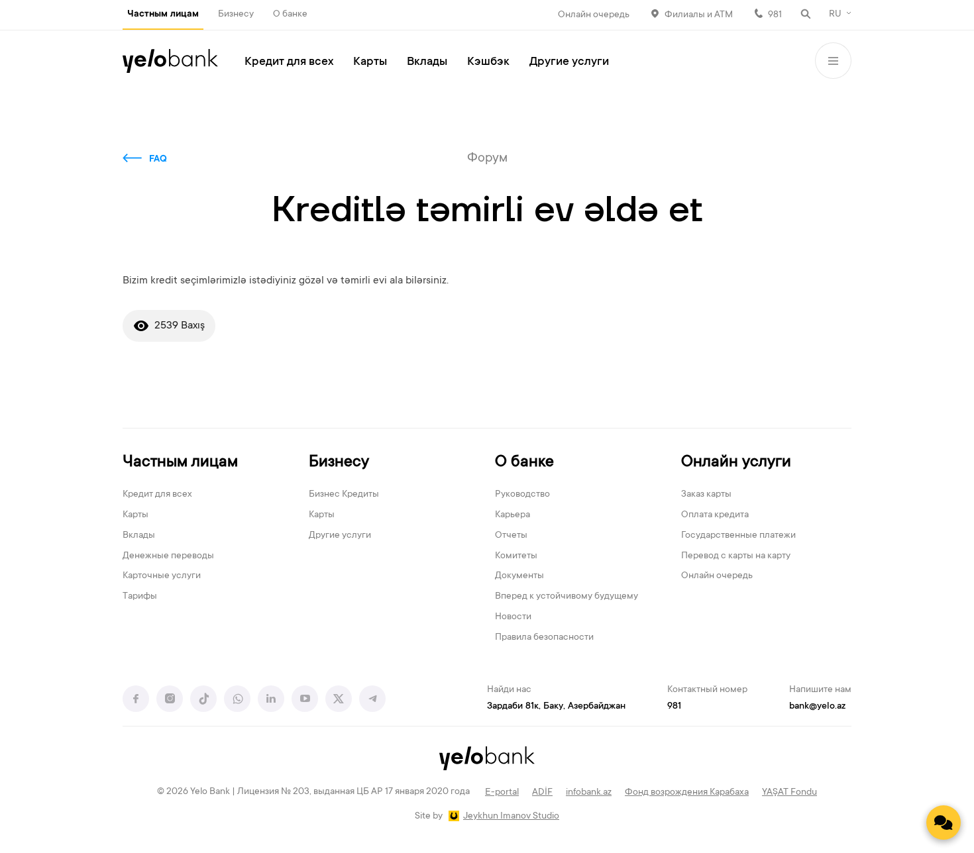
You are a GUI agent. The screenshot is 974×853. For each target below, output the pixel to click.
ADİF (542, 792)
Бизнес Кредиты (344, 494)
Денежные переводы (168, 556)
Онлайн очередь (593, 15)
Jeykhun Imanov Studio (511, 816)
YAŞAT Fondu (789, 792)
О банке (290, 14)
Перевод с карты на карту (735, 556)
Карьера (512, 515)
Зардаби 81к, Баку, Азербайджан (556, 706)
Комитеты (516, 556)
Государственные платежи (738, 535)
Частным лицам (163, 14)
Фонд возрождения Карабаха (687, 792)
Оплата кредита (715, 515)
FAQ (158, 159)
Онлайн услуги (736, 463)
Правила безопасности (544, 637)
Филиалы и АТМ (699, 15)
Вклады (427, 62)
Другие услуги (569, 62)
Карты (370, 62)
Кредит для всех (288, 62)
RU (835, 14)
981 (775, 15)
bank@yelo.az (817, 706)
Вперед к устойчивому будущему (566, 596)
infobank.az (589, 792)
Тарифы (140, 596)
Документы (519, 576)
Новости (513, 617)
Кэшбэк (488, 62)
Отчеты (511, 535)
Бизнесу (236, 14)
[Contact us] (943, 822)
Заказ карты (706, 494)
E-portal (502, 792)
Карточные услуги (162, 576)
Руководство (522, 494)
